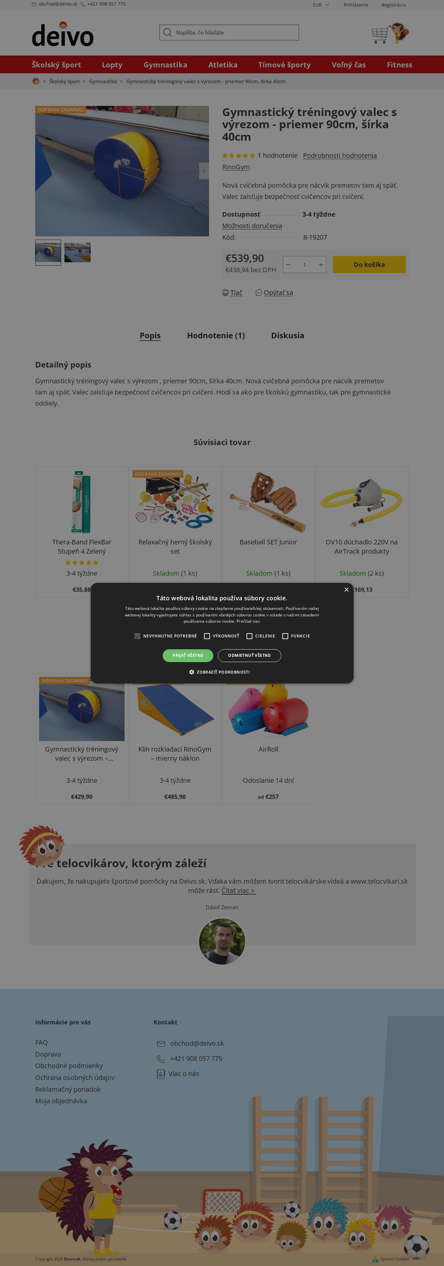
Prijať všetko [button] (188, 655)
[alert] (222, 633)
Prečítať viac (248, 621)
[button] (222, 672)
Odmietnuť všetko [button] (249, 655)
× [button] (346, 589)
